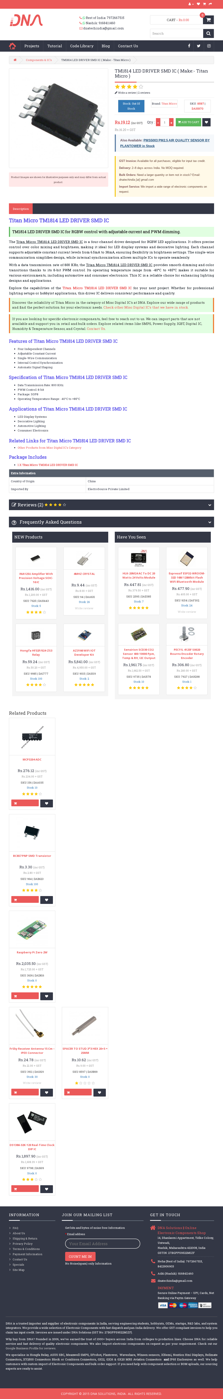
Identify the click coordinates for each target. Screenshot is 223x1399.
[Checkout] (210, 4)
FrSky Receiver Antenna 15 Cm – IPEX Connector (32, 1051)
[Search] (208, 33)
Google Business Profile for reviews (31, 1348)
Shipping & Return (25, 1238)
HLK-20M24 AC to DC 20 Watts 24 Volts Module (138, 575)
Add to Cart (190, 122)
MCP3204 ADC (32, 759)
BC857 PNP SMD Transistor (32, 856)
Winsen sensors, (148, 1355)
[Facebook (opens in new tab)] (189, 46)
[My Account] (191, 4)
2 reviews (144, 92)
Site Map (19, 1270)
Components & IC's (39, 60)
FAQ (15, 1228)
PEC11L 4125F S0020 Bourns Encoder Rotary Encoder (187, 654)
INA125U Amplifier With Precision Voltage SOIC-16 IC (36, 578)
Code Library (82, 45)
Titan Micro (169, 103)
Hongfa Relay (39, 1355)
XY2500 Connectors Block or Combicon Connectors (59, 1359)
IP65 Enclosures (181, 1359)
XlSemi (166, 1355)
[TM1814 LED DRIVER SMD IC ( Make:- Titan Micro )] (58, 118)
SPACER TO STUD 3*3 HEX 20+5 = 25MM (85, 1051)
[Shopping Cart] (204, 4)
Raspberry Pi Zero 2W (32, 952)
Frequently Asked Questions (50, 522)
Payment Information (27, 1254)
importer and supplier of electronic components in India (68, 1323)
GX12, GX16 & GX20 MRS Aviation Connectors (130, 1359)
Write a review (126, 92)
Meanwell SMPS (77, 1355)
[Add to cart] (25, 803)
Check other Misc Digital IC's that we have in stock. (146, 307)
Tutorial (54, 45)
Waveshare (127, 1355)
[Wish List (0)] (198, 4)
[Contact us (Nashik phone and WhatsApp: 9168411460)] (82, 23)
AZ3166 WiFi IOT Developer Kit (84, 653)
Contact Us (128, 45)
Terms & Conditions (26, 1249)
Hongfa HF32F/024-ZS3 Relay (36, 653)
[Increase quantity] (171, 122)
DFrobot (95, 1355)
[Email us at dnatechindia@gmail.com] (81, 28)
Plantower (110, 1355)
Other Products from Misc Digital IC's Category (49, 448)
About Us (19, 1233)
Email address (76, 1234)
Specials (18, 1265)
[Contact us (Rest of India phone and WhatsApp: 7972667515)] (82, 18)
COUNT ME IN (80, 1256)
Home (12, 46)
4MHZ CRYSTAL (84, 574)
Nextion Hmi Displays (188, 1355)
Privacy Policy (23, 1244)
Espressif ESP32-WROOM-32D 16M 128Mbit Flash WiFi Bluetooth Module (187, 577)
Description (21, 209)
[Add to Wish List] (206, 122)
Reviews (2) (30, 505)
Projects (31, 45)
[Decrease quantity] (158, 122)
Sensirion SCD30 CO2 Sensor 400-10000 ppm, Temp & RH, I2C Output (138, 654)
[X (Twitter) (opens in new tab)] (199, 46)
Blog (106, 45)
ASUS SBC (57, 1355)
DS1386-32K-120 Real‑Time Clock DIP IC (32, 1147)
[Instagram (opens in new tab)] (209, 46)
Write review (84, 608)
